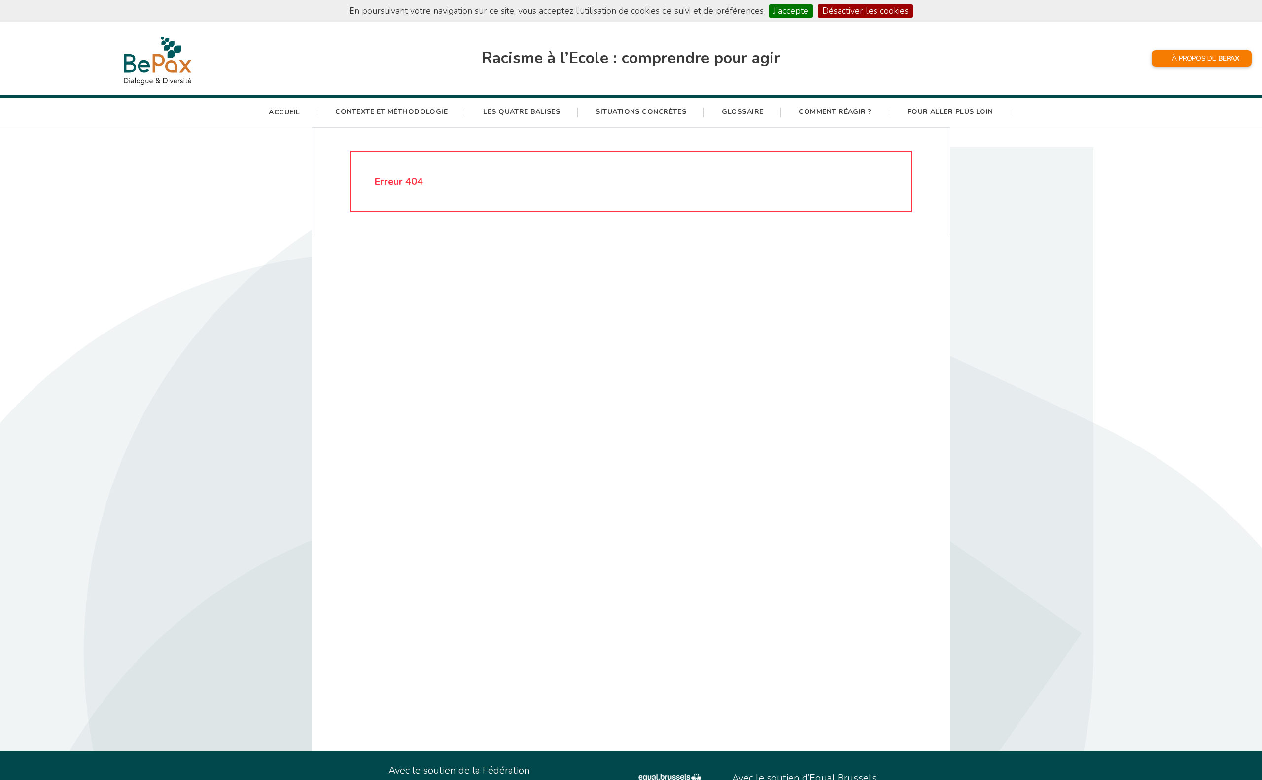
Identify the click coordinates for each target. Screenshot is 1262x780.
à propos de (1205, 58)
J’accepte (790, 11)
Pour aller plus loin (950, 111)
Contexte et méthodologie (391, 111)
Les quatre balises (521, 111)
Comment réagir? (835, 111)
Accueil (284, 112)
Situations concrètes (641, 111)
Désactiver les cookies (865, 11)
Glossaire (742, 111)
